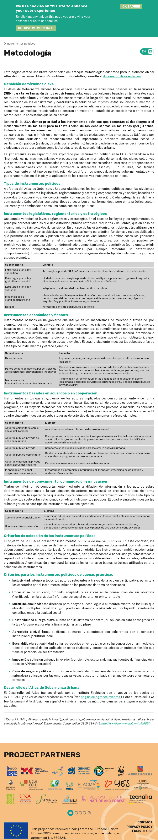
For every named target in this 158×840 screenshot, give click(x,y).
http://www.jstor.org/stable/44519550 (125, 723)
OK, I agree (131, 6)
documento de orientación (122, 76)
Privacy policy (140, 827)
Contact (145, 822)
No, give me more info (36, 28)
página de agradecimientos (101, 697)
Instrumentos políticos (21, 43)
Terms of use (141, 831)
